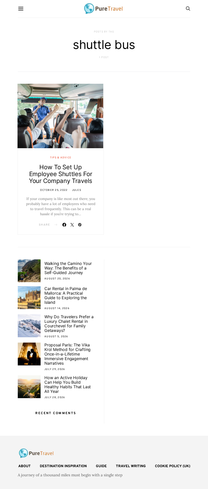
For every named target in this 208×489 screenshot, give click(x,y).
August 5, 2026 (56, 336)
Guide (101, 466)
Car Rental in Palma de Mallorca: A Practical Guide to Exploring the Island (65, 295)
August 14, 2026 (57, 308)
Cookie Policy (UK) (172, 466)
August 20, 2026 (57, 278)
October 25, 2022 (53, 190)
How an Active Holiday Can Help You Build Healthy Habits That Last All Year (67, 384)
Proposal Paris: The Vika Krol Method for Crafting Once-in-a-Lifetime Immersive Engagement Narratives (67, 354)
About (24, 466)
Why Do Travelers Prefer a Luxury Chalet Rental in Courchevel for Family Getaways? (69, 323)
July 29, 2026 (54, 369)
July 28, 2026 (54, 397)
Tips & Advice (60, 157)
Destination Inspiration (63, 466)
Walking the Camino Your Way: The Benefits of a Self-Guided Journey (68, 268)
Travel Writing (131, 466)
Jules (76, 190)
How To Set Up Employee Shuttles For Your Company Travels (60, 173)
